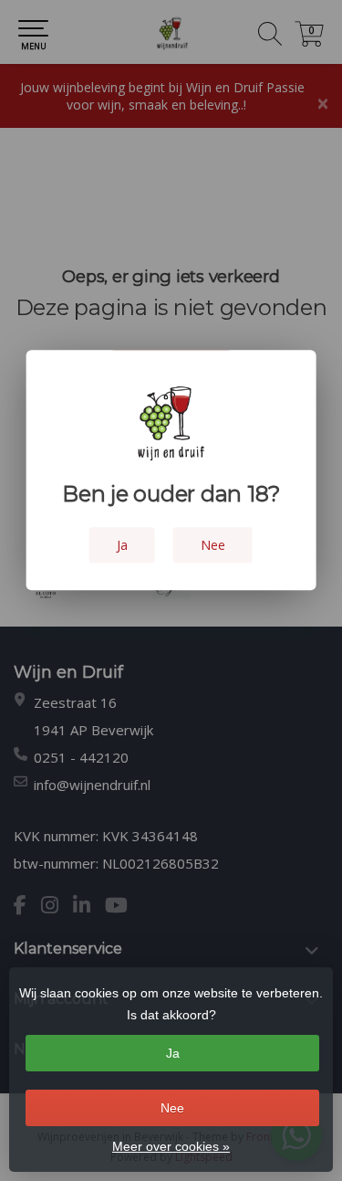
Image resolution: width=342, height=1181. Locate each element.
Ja (173, 1053)
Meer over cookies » (171, 1146)
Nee (172, 1108)
